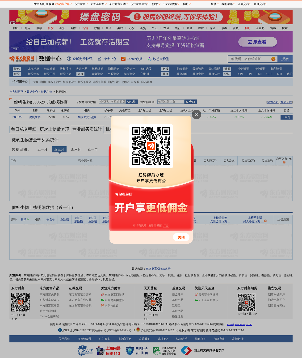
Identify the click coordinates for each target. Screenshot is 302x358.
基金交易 (259, 4)
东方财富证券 (117, 4)
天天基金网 (97, 4)
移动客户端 (62, 4)
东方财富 (80, 4)
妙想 (155, 4)
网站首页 (39, 4)
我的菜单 (227, 4)
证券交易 (243, 4)
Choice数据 (170, 4)
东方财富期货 (138, 4)
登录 (213, 4)
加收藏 (50, 4)
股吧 (185, 4)
